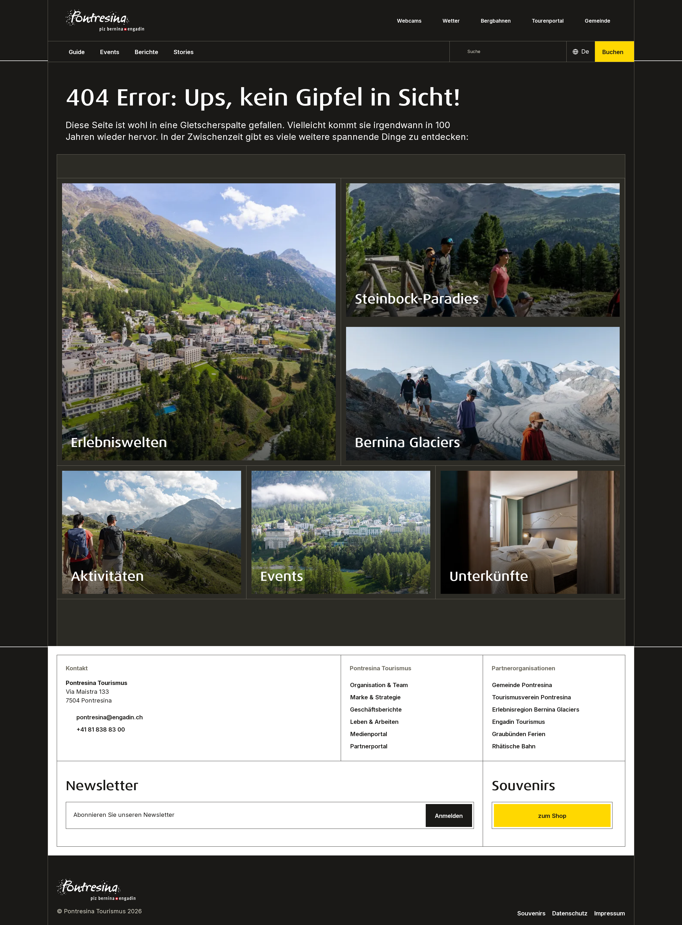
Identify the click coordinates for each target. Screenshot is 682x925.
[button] (76, 52)
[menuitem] (110, 52)
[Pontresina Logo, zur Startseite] (105, 21)
